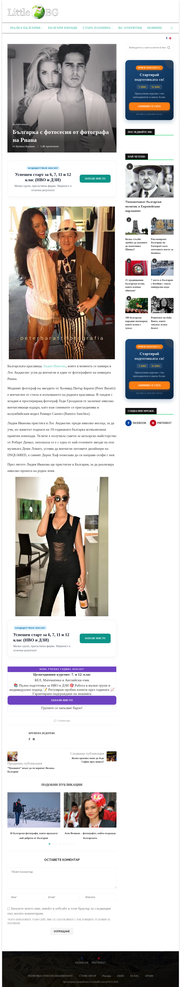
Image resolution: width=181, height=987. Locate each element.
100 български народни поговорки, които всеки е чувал (136, 322)
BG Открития (130, 28)
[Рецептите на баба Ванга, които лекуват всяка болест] (162, 305)
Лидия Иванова (54, 366)
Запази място (95, 178)
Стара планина (97, 28)
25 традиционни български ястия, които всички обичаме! (135, 285)
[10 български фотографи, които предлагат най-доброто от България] (33, 810)
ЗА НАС (134, 976)
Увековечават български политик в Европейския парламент (143, 206)
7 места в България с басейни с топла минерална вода (162, 283)
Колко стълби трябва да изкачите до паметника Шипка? (136, 244)
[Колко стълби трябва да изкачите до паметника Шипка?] (136, 227)
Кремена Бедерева (25, 146)
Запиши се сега (149, 106)
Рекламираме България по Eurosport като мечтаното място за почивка (162, 246)
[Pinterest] (170, 38)
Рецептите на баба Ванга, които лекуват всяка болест (161, 322)
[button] (12, 818)
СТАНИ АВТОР (87, 976)
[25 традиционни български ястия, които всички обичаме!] (136, 268)
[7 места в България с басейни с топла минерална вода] (162, 268)
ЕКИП (120, 976)
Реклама (106, 976)
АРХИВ (149, 976)
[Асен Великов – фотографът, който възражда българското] (90, 810)
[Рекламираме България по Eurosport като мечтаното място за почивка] (162, 227)
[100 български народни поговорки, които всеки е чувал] (136, 305)
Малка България (25, 28)
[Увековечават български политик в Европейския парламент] (149, 181)
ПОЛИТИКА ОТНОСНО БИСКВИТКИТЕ (50, 976)
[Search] (172, 28)
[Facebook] (166, 38)
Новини (154, 28)
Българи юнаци (62, 28)
